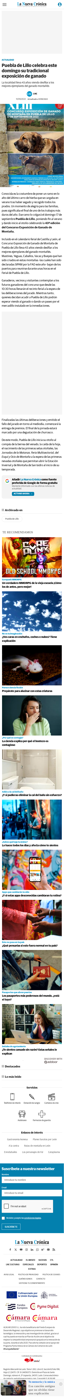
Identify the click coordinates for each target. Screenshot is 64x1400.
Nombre (5, 1175)
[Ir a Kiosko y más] (43, 1249)
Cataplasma (54, 1152)
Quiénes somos (25, 1279)
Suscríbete (11, 1227)
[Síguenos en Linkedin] (32, 1249)
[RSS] (54, 1249)
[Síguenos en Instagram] (26, 1249)
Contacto (40, 1279)
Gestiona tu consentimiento (32, 1283)
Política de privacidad (28, 1275)
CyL (51, 1260)
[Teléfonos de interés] (12, 1098)
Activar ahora (21, 494)
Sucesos (42, 1260)
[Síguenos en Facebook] (10, 1249)
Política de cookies (51, 1275)
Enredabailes (10, 1152)
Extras (32, 1269)
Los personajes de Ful (32, 1152)
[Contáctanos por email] (48, 1249)
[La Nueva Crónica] (32, 1244)
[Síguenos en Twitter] (15, 1249)
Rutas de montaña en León (37, 1146)
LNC (35, 94)
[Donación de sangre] (32, 1098)
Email (4, 1188)
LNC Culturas (12, 1265)
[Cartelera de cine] (51, 1098)
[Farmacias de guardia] (42, 1116)
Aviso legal (9, 1275)
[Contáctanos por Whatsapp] (37, 1249)
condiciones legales (32, 1218)
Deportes (42, 1265)
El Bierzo (30, 1260)
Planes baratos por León (45, 1139)
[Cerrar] (60, 1384)
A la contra (14, 1146)
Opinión (54, 1265)
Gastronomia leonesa (17, 1139)
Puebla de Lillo (12, 519)
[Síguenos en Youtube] (21, 1249)
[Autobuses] (22, 1116)
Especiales (28, 1265)
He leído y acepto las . (24, 1218)
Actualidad (8, 60)
